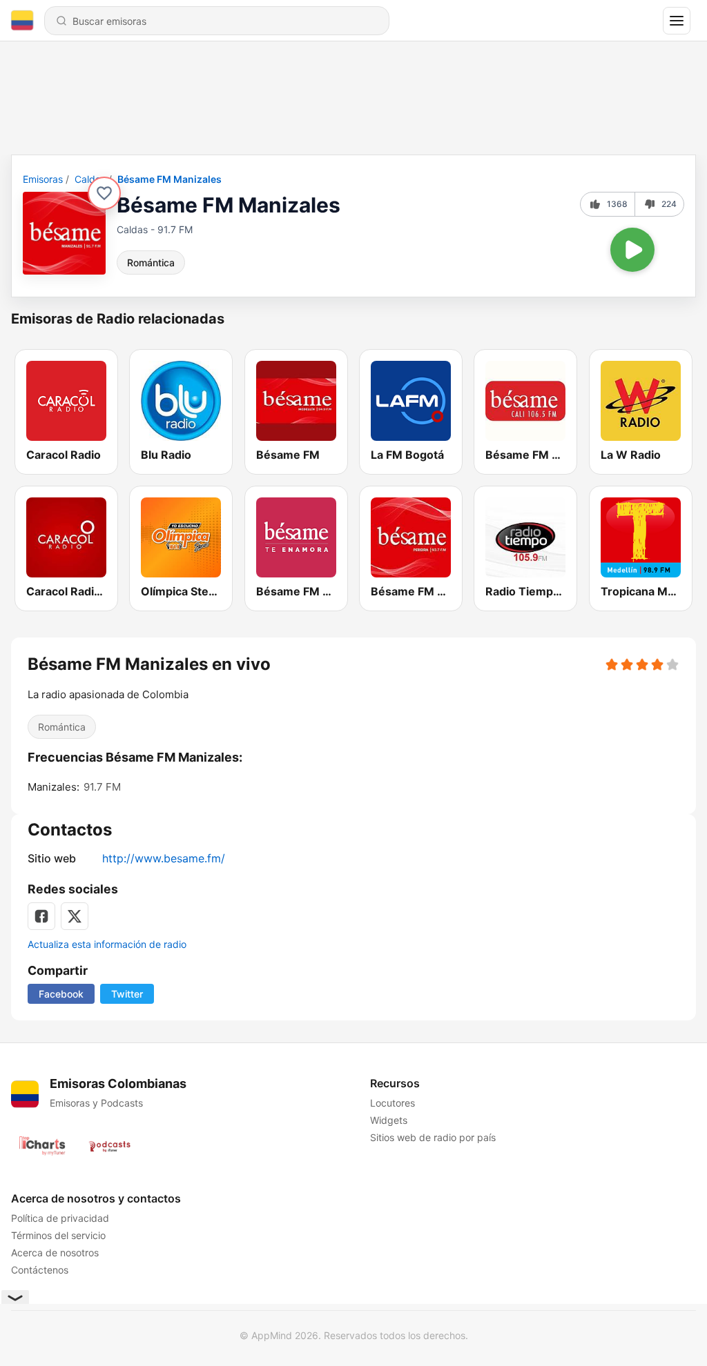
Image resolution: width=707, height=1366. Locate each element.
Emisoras (43, 179)
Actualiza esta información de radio (107, 944)
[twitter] (74, 916)
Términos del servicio (58, 1235)
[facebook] (41, 916)
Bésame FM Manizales (169, 179)
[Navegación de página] (676, 20)
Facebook (61, 994)
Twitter (127, 994)
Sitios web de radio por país (433, 1137)
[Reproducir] (632, 250)
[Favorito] (104, 193)
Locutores (392, 1103)
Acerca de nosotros (55, 1252)
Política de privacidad (60, 1218)
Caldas (90, 179)
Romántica (151, 262)
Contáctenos (39, 1270)
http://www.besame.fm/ (163, 858)
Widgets (388, 1120)
